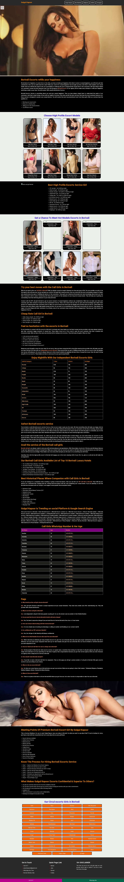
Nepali (23, 381)
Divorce (24, 417)
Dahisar (52, 842)
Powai (31, 831)
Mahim (32, 816)
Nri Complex (72, 846)
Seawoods (92, 816)
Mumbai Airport (92, 846)
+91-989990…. (69, 550)
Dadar (72, 831)
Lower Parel (52, 835)
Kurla (92, 827)
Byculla (92, 813)
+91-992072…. (69, 553)
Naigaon (32, 846)
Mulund (92, 842)
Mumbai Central (92, 838)
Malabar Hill (32, 820)
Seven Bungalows (72, 849)
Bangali (24, 384)
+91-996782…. (69, 563)
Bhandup (52, 831)
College (24, 368)
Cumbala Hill (52, 846)
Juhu (52, 868)
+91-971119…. (69, 533)
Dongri (31, 835)
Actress (24, 398)
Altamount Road (42, 853)
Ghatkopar (92, 820)
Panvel (92, 835)
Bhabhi (23, 371)
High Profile (25, 404)
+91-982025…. (69, 556)
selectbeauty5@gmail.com (30, 868)
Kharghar (32, 838)
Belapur (72, 816)
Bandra (52, 865)
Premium (24, 411)
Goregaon (99, 2)
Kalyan (52, 820)
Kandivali (32, 813)
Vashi (31, 805)
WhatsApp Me (93, 880)
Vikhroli (52, 816)
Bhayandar (72, 813)
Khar (72, 838)
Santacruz (31, 809)
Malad (92, 809)
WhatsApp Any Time (28, 870)
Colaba (52, 873)
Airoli (72, 820)
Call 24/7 (25, 865)
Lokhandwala (72, 835)
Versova (92, 831)
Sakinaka (32, 824)
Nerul (52, 805)
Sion (72, 842)
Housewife (25, 388)
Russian (24, 364)
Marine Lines (32, 842)
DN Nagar (31, 849)
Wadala (52, 838)
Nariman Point (31, 827)
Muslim (24, 378)
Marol (92, 849)
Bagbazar (86, 2)
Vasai (52, 813)
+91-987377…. (69, 546)
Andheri (92, 2)
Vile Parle (52, 827)
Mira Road (72, 824)
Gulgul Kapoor (68, 2)
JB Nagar (82, 853)
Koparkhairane (51, 824)
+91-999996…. (69, 536)
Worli (72, 809)
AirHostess (25, 414)
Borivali (52, 870)
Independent (25, 391)
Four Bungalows (52, 849)
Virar (72, 827)
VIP (23, 407)
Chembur (72, 805)
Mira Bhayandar (92, 805)
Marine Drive (92, 824)
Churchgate (52, 809)
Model (23, 394)
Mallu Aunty (25, 401)
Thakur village (62, 853)
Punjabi (24, 374)
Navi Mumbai (78, 2)
